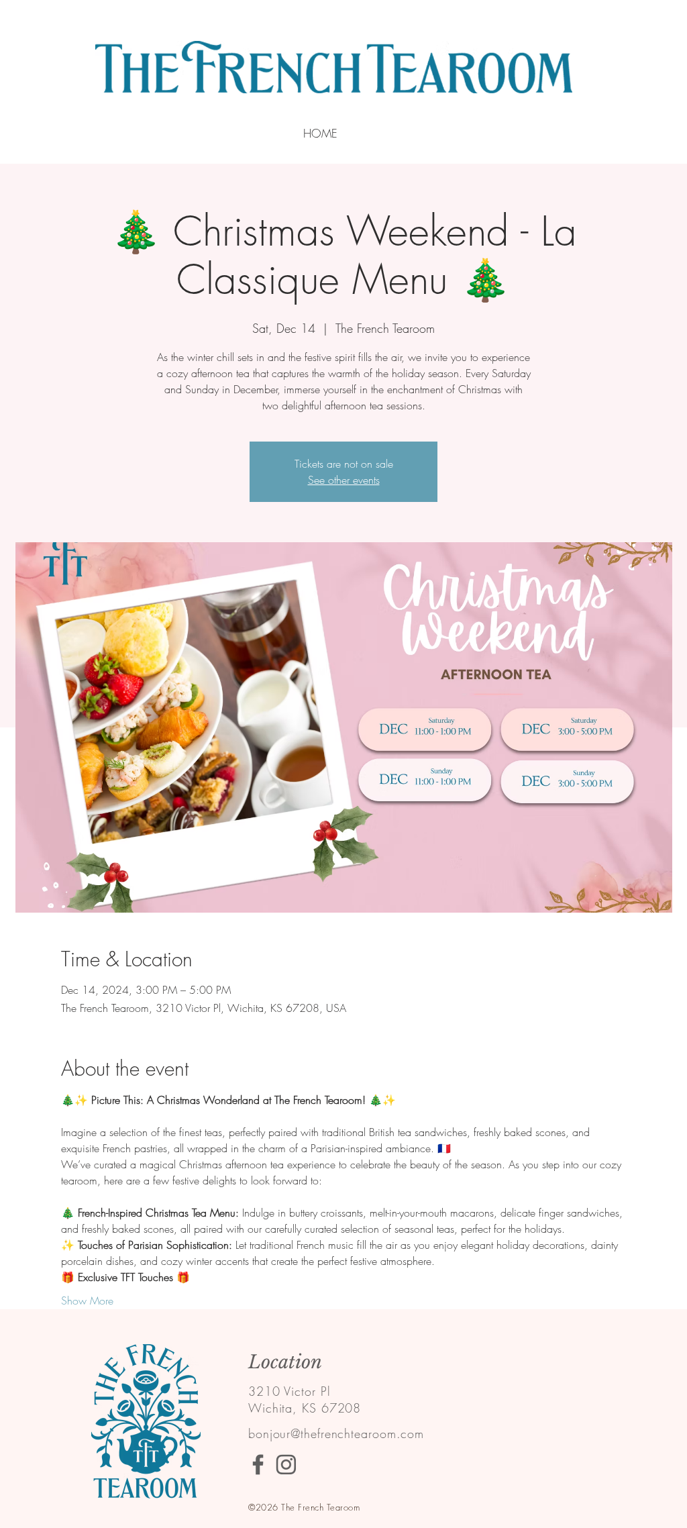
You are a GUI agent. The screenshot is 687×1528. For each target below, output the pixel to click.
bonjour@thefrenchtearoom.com (336, 1433)
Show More (87, 1300)
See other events (344, 479)
